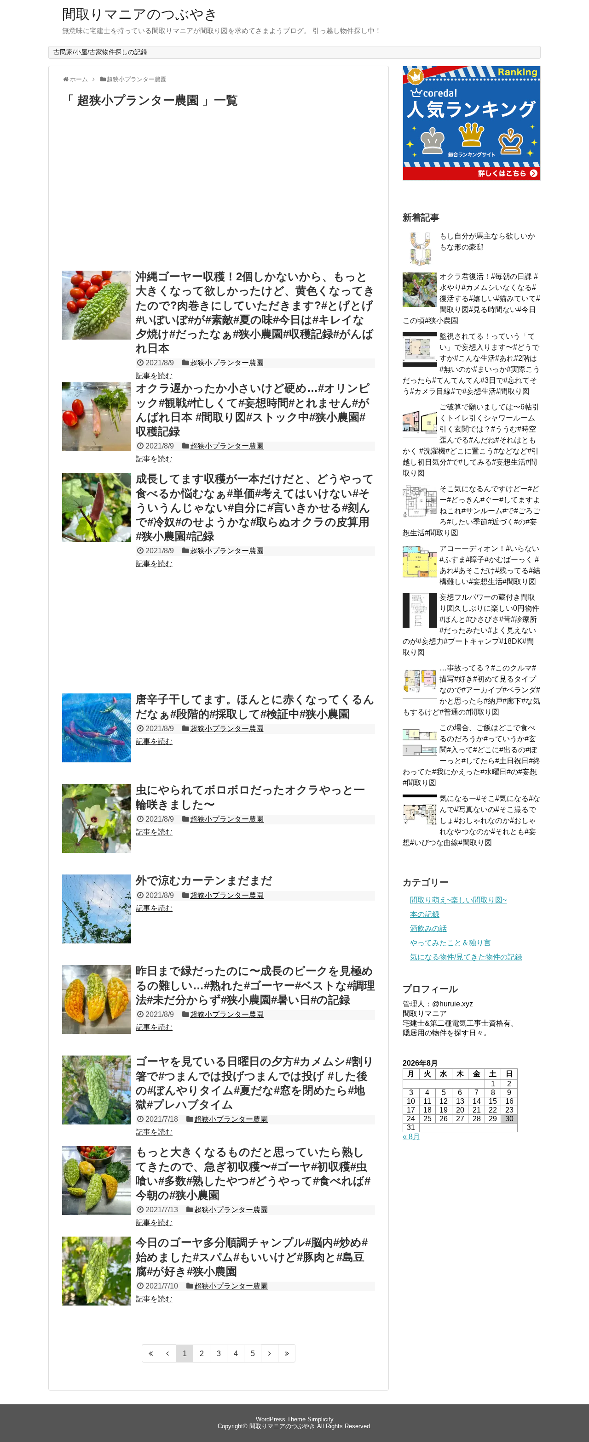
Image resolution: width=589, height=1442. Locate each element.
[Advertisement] (218, 191)
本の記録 (424, 914)
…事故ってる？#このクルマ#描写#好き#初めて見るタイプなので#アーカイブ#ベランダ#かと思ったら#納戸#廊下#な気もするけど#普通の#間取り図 (471, 690)
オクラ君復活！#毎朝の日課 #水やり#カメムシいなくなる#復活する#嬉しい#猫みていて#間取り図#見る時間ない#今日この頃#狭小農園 (471, 298)
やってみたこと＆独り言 (450, 943)
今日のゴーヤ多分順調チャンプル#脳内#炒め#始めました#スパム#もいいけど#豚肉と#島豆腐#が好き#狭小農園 (252, 1256)
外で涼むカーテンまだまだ (204, 880)
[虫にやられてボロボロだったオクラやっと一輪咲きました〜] (96, 828)
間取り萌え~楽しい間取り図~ (458, 900)
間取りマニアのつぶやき (140, 14)
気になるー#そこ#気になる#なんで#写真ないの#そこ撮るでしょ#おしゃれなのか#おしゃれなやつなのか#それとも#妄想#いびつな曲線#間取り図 (471, 820)
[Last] (286, 1353)
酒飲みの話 (428, 928)
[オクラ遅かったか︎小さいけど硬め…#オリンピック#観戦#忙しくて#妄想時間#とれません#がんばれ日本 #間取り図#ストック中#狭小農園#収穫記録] (96, 426)
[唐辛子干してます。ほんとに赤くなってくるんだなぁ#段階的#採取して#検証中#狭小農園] (96, 738)
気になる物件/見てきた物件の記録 (466, 957)
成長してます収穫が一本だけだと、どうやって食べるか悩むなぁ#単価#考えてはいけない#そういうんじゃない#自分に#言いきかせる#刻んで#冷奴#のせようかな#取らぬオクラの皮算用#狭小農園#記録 (255, 507)
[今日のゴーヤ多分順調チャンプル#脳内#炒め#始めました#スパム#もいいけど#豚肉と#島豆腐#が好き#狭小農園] (96, 1281)
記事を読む (154, 376)
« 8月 (411, 1137)
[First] (150, 1353)
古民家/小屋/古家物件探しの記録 (100, 52)
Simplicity (320, 1419)
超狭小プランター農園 (227, 363)
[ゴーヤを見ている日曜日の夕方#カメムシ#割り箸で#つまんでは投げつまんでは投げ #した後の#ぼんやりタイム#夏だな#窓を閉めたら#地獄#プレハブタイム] (96, 1100)
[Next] (269, 1353)
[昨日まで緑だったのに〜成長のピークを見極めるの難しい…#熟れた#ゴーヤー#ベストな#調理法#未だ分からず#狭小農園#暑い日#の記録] (96, 1009)
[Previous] (167, 1353)
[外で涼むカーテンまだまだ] (96, 919)
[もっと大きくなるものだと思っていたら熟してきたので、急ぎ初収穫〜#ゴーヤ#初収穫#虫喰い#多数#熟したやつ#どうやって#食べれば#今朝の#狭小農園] (96, 1190)
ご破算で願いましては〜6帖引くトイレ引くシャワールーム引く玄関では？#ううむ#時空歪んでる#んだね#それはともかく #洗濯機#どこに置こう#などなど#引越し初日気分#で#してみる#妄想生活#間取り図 (471, 440)
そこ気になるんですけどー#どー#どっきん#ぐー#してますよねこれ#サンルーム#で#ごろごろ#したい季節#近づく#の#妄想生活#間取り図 (471, 511)
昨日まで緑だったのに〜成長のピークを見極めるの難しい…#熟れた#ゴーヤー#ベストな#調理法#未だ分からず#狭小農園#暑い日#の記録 (255, 985)
